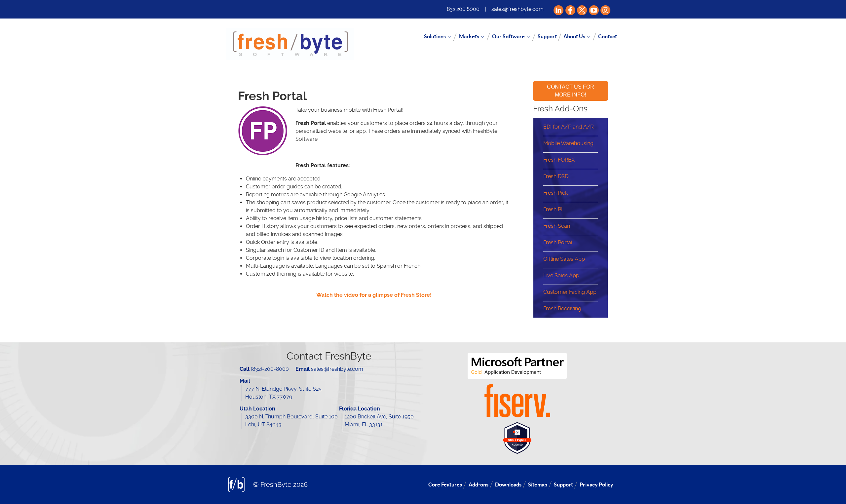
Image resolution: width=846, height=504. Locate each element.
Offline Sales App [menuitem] (564, 259)
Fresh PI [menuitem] (552, 209)
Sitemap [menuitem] (537, 484)
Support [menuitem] (563, 484)
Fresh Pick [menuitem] (555, 193)
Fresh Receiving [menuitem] (562, 308)
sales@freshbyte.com (517, 9)
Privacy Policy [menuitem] (596, 484)
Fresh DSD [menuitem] (555, 176)
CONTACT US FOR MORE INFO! (570, 90)
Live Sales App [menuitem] (561, 275)
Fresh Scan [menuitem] (556, 226)
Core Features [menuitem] (445, 484)
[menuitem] (438, 37)
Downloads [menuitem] (508, 484)
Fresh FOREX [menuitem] (559, 160)
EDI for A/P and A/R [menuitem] (568, 127)
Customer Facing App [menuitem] (569, 292)
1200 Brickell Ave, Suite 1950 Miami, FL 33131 (379, 420)
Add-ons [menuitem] (478, 484)
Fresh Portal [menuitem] (557, 242)
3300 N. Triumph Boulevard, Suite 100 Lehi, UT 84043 (291, 420)
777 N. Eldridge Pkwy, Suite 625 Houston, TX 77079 (283, 393)
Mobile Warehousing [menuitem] (568, 143)
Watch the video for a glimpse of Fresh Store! (374, 295)
